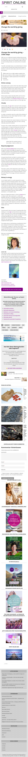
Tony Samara (5, 330)
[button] (2, 49)
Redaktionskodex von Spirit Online (8, 705)
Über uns (3, 707)
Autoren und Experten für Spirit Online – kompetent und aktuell (13, 699)
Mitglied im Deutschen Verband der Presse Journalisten (12, 721)
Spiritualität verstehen (9, 308)
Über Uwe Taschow (5, 711)
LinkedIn (3, 748)
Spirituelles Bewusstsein (9, 310)
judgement (14, 327)
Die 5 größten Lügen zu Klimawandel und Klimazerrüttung (25, 412)
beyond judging (10, 148)
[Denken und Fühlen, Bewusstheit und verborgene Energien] (12, 433)
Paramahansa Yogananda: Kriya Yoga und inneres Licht (12, 687)
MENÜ (1, 13)
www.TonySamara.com (6, 262)
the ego (15, 130)
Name (2, 462)
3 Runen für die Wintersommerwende (25, 392)
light (11, 212)
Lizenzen (3, 736)
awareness (7, 325)
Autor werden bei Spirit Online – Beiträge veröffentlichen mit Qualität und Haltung (13, 702)
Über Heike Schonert (6, 709)
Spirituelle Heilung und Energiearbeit (12, 315)
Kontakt (3, 715)
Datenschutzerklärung (6, 730)
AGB (3, 734)
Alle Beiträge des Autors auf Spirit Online (12, 289)
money (20, 327)
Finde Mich (4, 717)
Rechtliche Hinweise (6, 728)
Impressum (4, 732)
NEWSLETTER (14, 9)
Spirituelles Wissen (8, 317)
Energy (3, 327)
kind (9, 164)
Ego (23, 325)
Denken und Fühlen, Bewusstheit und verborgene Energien (25, 431)
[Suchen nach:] (14, 664)
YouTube (4, 745)
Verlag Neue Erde (14, 330)
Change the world (16, 325)
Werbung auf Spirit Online (7, 696)
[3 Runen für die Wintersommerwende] (12, 396)
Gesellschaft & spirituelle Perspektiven (12, 319)
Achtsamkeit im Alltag (8, 313)
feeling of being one (17, 98)
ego (10, 105)
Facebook (4, 743)
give (9, 327)
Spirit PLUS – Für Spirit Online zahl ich (9, 719)
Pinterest (3, 750)
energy (21, 194)
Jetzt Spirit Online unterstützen (15, 368)
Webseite (3, 469)
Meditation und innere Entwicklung (11, 312)
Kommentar (3, 452)
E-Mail (2, 465)
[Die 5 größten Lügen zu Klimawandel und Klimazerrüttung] (12, 414)
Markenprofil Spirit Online (7, 713)
